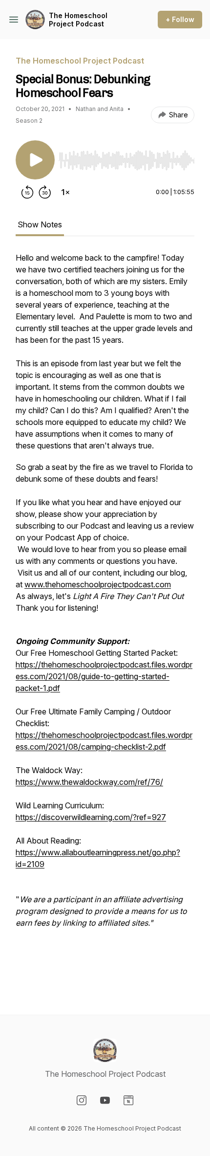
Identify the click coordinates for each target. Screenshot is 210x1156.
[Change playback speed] (65, 192)
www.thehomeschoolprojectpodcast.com (97, 584)
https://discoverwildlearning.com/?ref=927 (91, 817)
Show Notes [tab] (40, 224)
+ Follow (180, 19)
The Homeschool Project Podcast (78, 19)
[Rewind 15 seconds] (27, 192)
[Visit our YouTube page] (105, 1100)
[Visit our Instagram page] (81, 1100)
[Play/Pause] (35, 159)
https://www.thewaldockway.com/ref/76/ (89, 782)
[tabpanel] (105, 617)
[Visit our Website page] (128, 1100)
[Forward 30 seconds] (45, 192)
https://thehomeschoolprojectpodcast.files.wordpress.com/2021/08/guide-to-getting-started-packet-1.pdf (104, 676)
